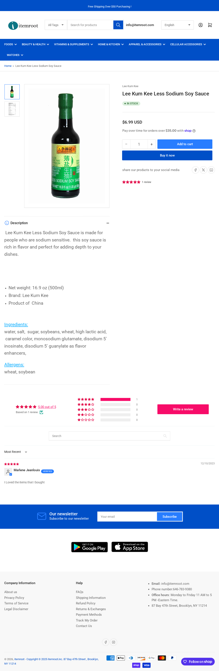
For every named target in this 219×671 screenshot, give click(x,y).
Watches (13, 55)
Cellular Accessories (186, 44)
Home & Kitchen (109, 44)
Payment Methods (89, 615)
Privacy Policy (14, 598)
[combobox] (95, 25)
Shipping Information (91, 598)
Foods (8, 44)
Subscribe (170, 517)
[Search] (118, 25)
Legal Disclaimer (16, 609)
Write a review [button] (183, 409)
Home (8, 65)
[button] (131, 182)
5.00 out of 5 (47, 407)
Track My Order (87, 620)
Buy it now (167, 155)
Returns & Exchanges (91, 609)
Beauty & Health (33, 44)
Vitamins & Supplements (71, 44)
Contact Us (84, 626)
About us (10, 592)
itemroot (19, 659)
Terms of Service (16, 603)
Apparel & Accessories (145, 44)
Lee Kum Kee (130, 86)
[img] (11, 464)
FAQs (79, 592)
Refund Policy (85, 603)
